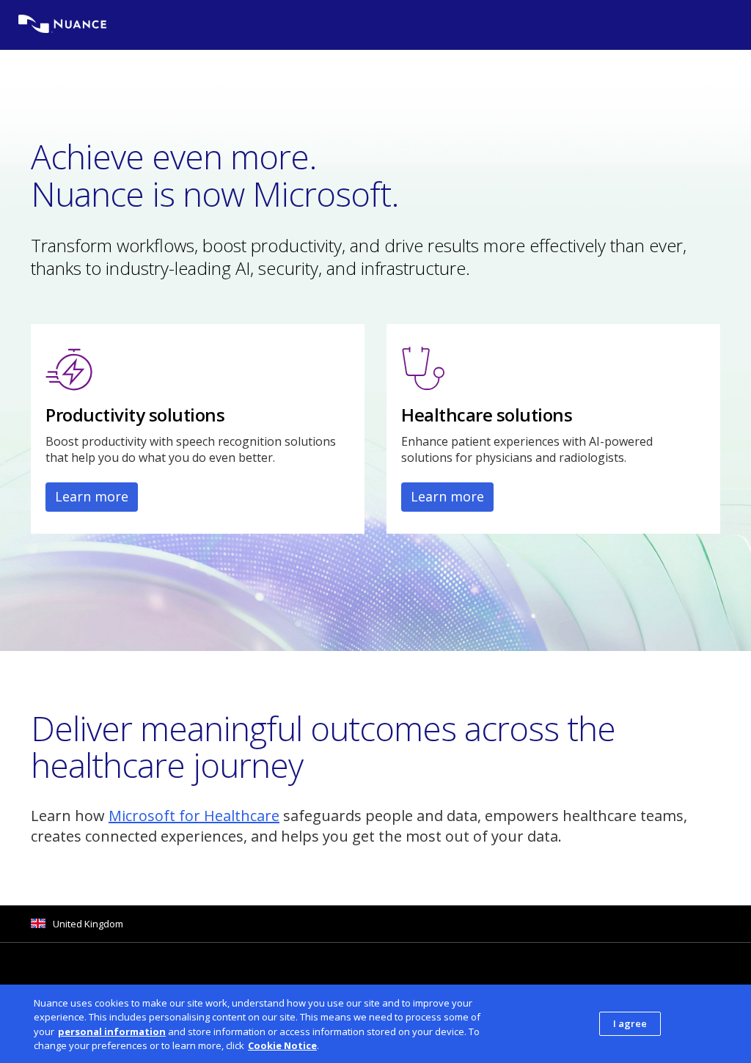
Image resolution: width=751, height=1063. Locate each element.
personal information (112, 1031)
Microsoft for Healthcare (194, 815)
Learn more (91, 496)
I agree (630, 1023)
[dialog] (375, 1024)
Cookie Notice (282, 1045)
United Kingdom (88, 923)
